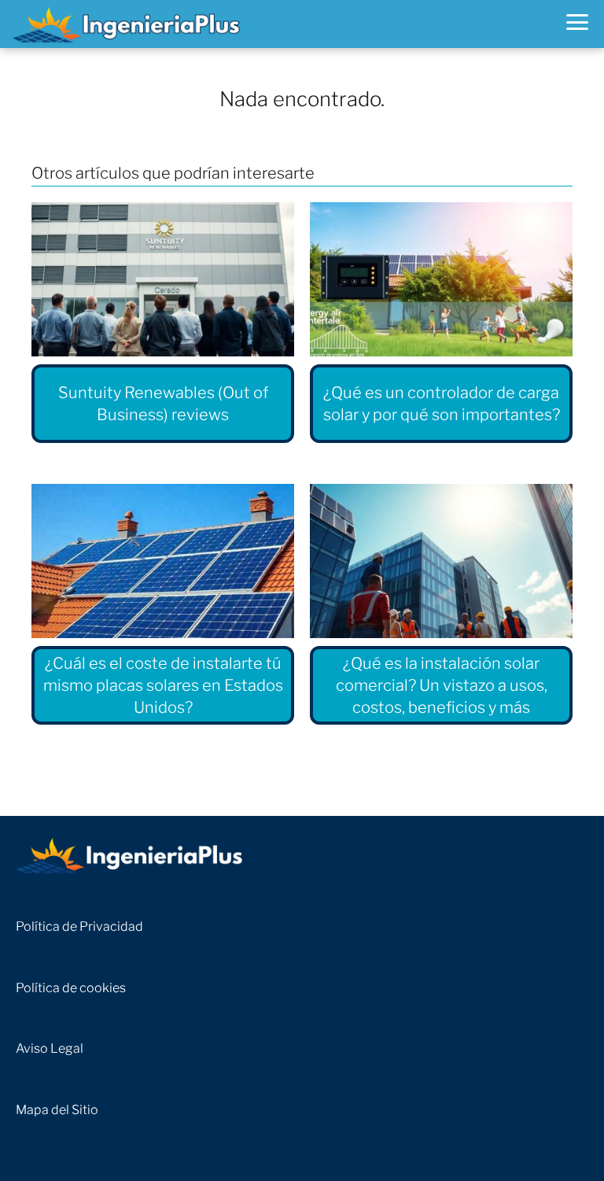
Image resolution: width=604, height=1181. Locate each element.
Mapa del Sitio (57, 1109)
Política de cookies (71, 987)
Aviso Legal (49, 1048)
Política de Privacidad (79, 926)
